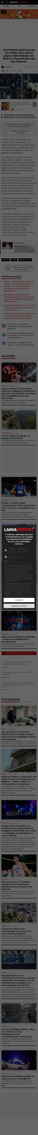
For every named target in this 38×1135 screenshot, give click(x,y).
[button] (19, 561)
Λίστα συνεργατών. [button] (24, 580)
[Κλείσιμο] (34, 528)
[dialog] (19, 567)
